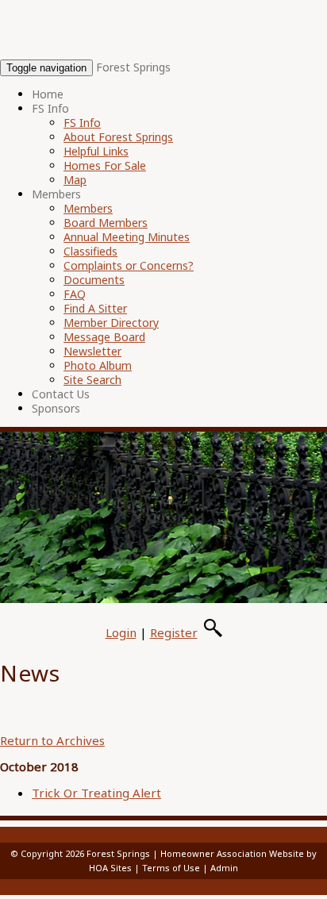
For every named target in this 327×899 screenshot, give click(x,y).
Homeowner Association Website (232, 853)
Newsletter (92, 351)
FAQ (74, 294)
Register (174, 632)
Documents (94, 279)
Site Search (92, 379)
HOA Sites (110, 868)
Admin (224, 868)
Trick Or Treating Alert (96, 793)
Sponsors (56, 408)
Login (121, 632)
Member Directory (111, 322)
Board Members (105, 222)
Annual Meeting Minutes (126, 236)
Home (47, 94)
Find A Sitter (95, 308)
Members (56, 194)
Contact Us (61, 393)
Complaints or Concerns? (128, 265)
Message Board (104, 336)
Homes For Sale (104, 165)
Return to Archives (52, 740)
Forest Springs (133, 67)
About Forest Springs (118, 136)
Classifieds (90, 251)
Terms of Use (171, 868)
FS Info (50, 108)
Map (75, 179)
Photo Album (97, 365)
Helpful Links (96, 151)
